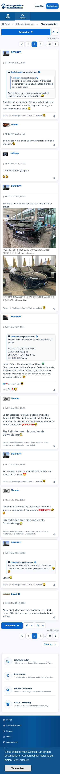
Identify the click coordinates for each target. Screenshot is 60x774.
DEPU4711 (16, 52)
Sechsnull (16, 316)
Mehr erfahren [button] (21, 760)
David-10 (15, 594)
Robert (17, 78)
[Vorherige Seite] (22, 44)
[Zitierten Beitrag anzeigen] (39, 72)
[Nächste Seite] (56, 44)
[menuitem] (8, 16)
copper (14, 124)
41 (49, 44)
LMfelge (15, 153)
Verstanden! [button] (17, 768)
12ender (15, 398)
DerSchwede (16, 72)
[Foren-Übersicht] (12, 6)
